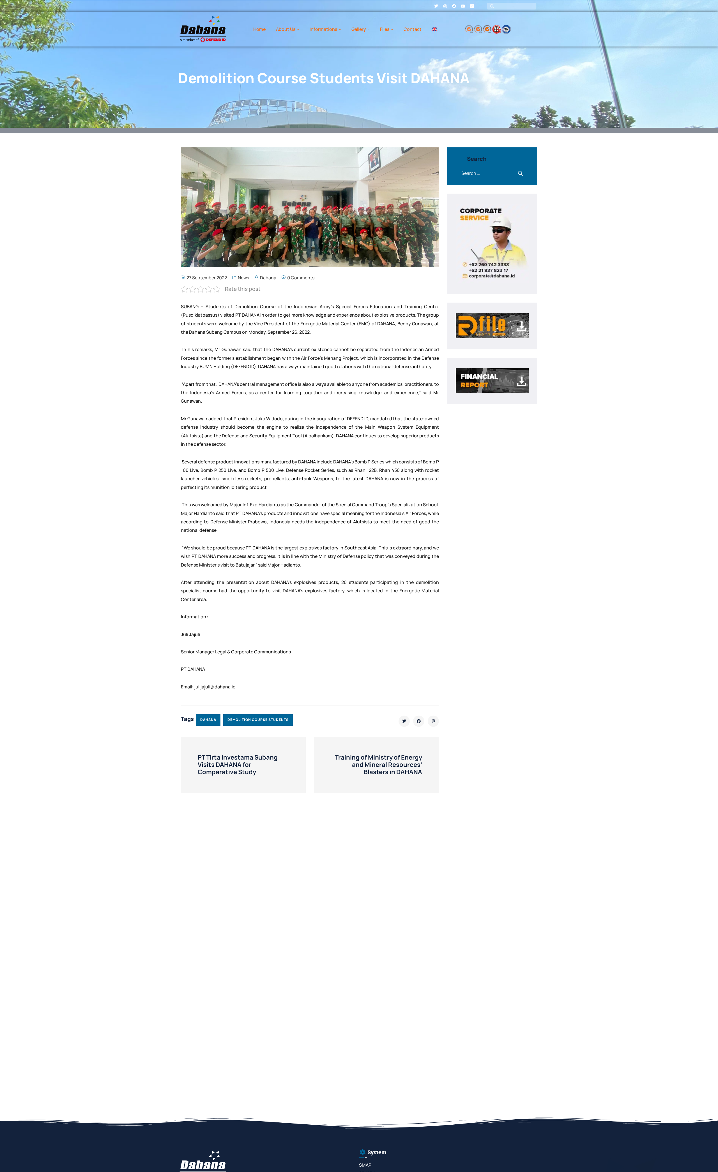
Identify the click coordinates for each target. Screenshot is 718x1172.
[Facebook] (454, 6)
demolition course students (258, 719)
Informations (323, 29)
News (243, 278)
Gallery (358, 29)
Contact (413, 29)
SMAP (365, 1165)
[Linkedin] (472, 6)
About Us (285, 29)
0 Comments (300, 278)
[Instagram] (445, 6)
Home (259, 29)
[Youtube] (463, 6)
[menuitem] (434, 29)
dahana (208, 719)
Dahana (268, 278)
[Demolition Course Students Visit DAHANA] (404, 721)
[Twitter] (436, 6)
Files (384, 29)
